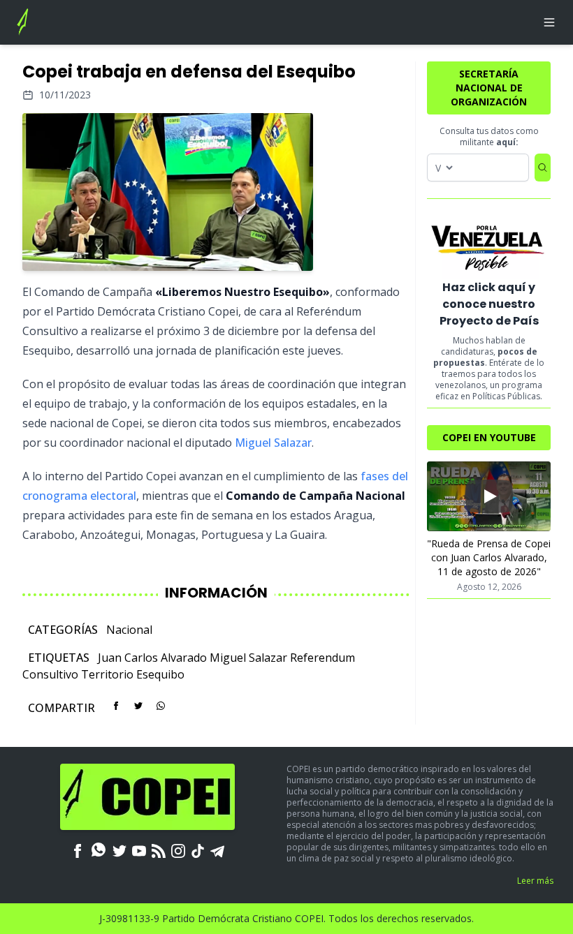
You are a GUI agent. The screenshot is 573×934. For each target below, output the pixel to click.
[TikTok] (198, 849)
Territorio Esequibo (132, 674)
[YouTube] (139, 849)
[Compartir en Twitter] (138, 706)
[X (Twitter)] (119, 849)
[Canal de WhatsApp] (98, 849)
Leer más (535, 881)
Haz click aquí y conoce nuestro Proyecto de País (489, 304)
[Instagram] (178, 849)
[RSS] (159, 849)
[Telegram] (217, 849)
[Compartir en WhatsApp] (161, 706)
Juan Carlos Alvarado (152, 657)
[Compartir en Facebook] (116, 706)
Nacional (129, 629)
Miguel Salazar (273, 442)
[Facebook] (78, 849)
